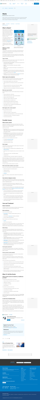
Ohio (14, 0)
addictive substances (6, 149)
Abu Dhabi (4, 0)
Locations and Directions (14, 3)
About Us (31, 370)
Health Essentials (14, 387)
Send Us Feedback (4, 394)
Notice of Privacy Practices (33, 394)
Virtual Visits (22, 380)
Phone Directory (22, 378)
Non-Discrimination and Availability (5, 395)
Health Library (9, 327)
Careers (35, 0)
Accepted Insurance (23, 370)
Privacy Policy (30, 394)
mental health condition (10, 139)
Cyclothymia (5, 173)
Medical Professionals (32, 0)
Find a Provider (10, 3)
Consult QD (11, 387)
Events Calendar (22, 371)
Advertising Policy (12, 394)
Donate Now (38, 0)
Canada (6, 0)
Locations (31, 371)
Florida (8, 0)
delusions (19, 73)
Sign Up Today (4, 382)
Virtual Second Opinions (23, 379)
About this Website (8, 394)
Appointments (36, 3)
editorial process (15, 327)
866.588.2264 (12, 362)
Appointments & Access (23, 369)
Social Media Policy (16, 394)
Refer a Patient (22, 377)
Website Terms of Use (26, 394)
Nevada (12, 0)
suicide (15, 72)
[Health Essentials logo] (10, 314)
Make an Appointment (29, 42)
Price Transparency (23, 376)
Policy (32, 35)
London (10, 0)
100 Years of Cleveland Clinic (33, 369)
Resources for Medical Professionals (33, 379)
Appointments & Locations (20, 362)
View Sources (5, 334)
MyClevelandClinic (12, 388)
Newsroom (18, 387)
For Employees (31, 378)
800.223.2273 (26, 0)
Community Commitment (32, 376)
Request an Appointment (27, 362)
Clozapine (5, 220)
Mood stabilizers (6, 213)
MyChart (28, 0)
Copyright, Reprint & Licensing (21, 394)
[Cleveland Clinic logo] (5, 314)
